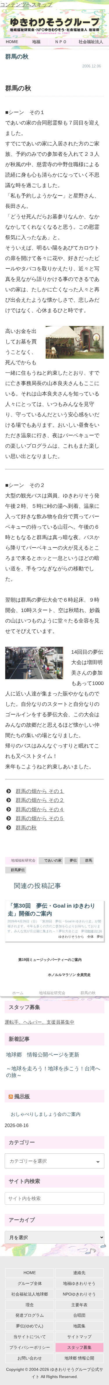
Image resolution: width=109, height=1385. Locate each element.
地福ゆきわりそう (79, 1283)
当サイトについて (29, 1336)
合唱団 (79, 1315)
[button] (98, 1198)
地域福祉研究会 (23, 860)
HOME (30, 1272)
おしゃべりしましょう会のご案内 (46, 1114)
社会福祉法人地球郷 (29, 1294)
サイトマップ (79, 1336)
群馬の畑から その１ (40, 791)
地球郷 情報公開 (79, 1358)
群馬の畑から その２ (40, 800)
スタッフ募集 (79, 1347)
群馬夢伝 (18, 870)
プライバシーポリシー (29, 1347)
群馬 (88, 860)
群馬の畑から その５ (40, 818)
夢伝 (73, 860)
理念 (30, 1304)
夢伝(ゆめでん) (29, 1326)
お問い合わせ (29, 1358)
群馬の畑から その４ (40, 809)
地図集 (79, 1326)
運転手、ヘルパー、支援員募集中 (39, 1022)
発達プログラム (29, 1315)
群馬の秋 (26, 828)
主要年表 (79, 1304)
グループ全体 (29, 1283)
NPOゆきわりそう (79, 1294)
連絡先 (79, 1272)
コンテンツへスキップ (26, 5)
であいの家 (53, 860)
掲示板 (22, 1096)
